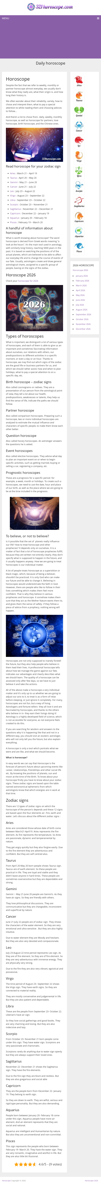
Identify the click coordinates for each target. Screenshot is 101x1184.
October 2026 (82, 319)
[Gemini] (79, 116)
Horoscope (6, 1180)
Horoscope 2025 (91, 1180)
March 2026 (81, 285)
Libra (12, 200)
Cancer (13, 186)
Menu (5, 18)
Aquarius (14, 217)
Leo (12, 191)
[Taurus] (79, 101)
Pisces (13, 222)
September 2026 (83, 314)
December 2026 (83, 329)
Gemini (14, 182)
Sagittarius (15, 208)
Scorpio (14, 204)
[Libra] (79, 176)
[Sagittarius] (79, 207)
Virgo (13, 195)
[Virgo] (79, 161)
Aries (12, 173)
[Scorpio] (79, 192)
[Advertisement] (50, 40)
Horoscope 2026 (80, 270)
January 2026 (82, 276)
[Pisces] (79, 237)
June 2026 (80, 300)
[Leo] (79, 146)
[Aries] (79, 86)
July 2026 (80, 304)
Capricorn (15, 213)
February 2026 (82, 280)
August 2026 (81, 309)
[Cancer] (79, 131)
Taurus (13, 177)
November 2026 (83, 324)
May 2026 (80, 295)
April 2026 (80, 290)
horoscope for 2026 (28, 280)
